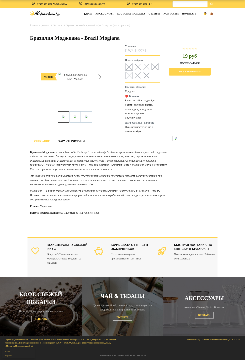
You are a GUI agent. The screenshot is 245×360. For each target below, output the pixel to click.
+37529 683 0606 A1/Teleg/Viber (51, 4)
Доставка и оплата (131, 13)
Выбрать (41, 319)
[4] (193, 48)
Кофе (88, 13)
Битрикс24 (138, 355)
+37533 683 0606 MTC (94, 4)
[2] (187, 48)
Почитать (189, 13)
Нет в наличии (190, 71)
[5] (195, 48)
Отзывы (154, 13)
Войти (7, 351)
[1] (183, 48)
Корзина (8, 355)
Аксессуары (105, 13)
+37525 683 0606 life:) (141, 4)
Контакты (171, 13)
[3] (189, 48)
